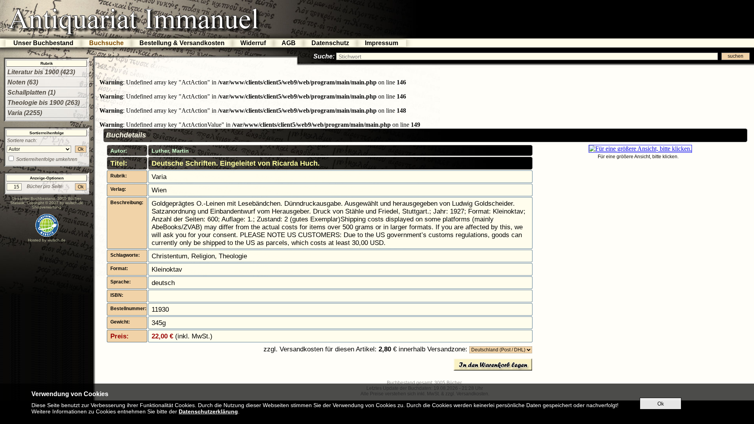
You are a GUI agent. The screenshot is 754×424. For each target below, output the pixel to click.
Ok (81, 149)
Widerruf (253, 43)
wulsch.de (74, 203)
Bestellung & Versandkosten (182, 43)
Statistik (17, 203)
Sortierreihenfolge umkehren (46, 159)
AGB (289, 43)
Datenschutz (330, 43)
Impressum (381, 43)
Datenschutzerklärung (208, 411)
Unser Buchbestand (43, 43)
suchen (735, 56)
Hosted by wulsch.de (47, 240)
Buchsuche (106, 43)
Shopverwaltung (46, 207)
